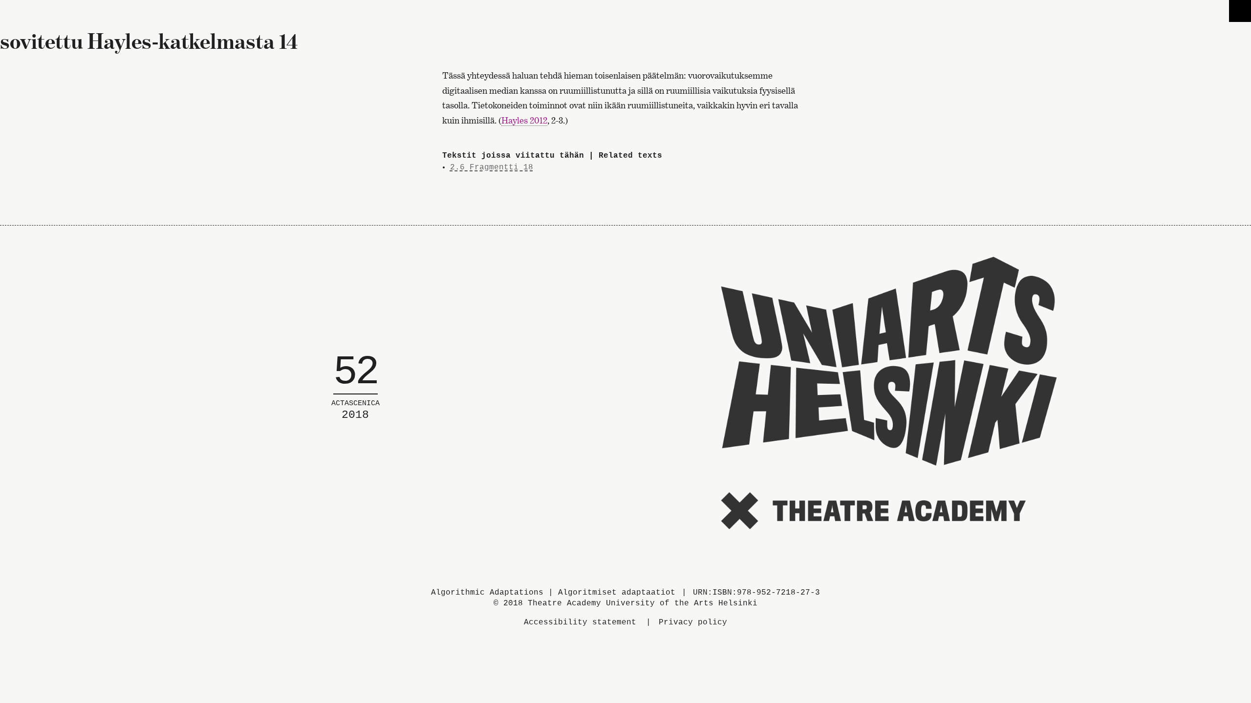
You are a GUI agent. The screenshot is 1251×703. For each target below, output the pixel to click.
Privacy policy (693, 622)
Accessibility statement (580, 622)
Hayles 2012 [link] (524, 120)
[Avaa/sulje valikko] (1240, 11)
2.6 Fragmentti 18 (491, 167)
